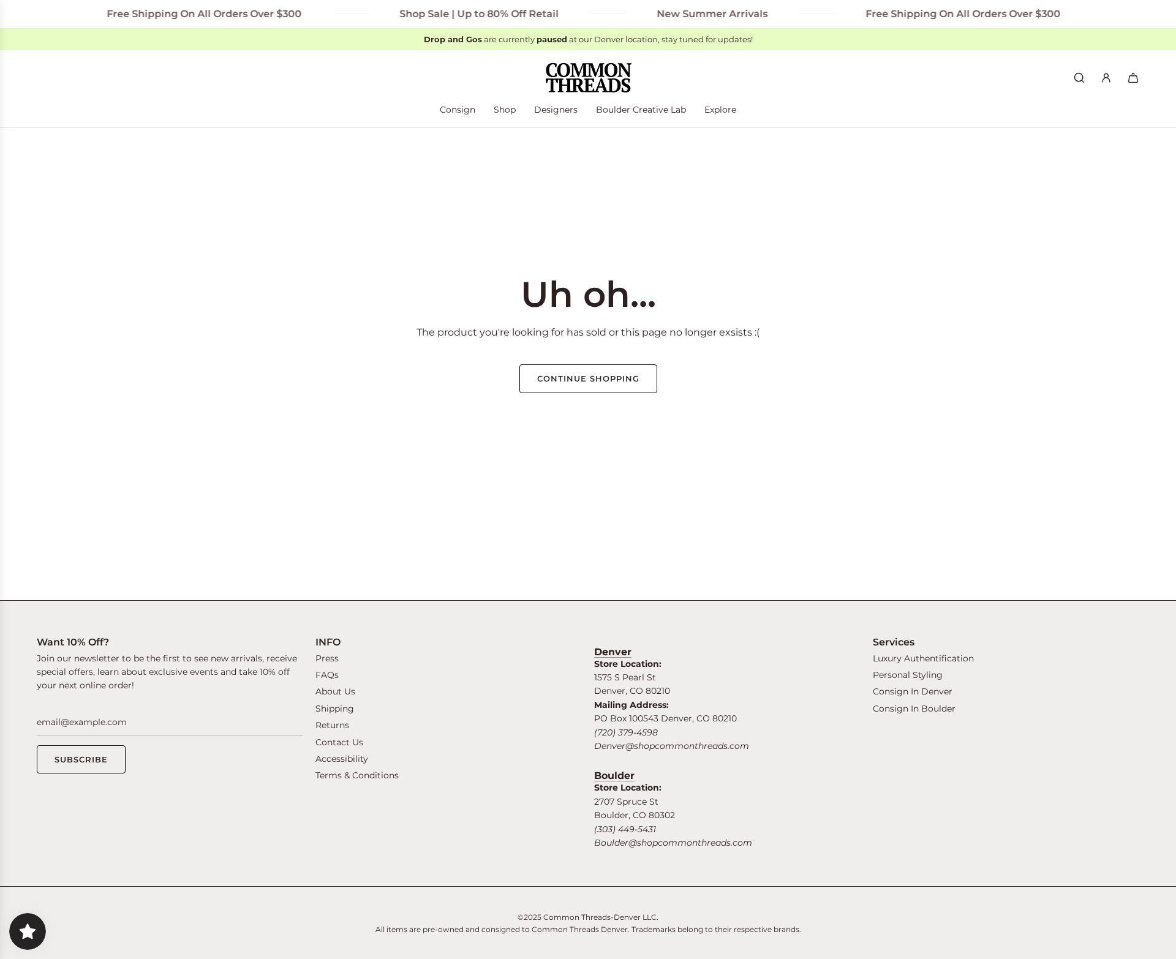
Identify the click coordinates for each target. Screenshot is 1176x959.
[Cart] (1133, 77)
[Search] (1079, 77)
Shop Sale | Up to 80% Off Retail (465, 14)
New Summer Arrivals (698, 14)
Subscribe (81, 759)
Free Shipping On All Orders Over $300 (190, 14)
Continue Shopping (588, 378)
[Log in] (1106, 77)
